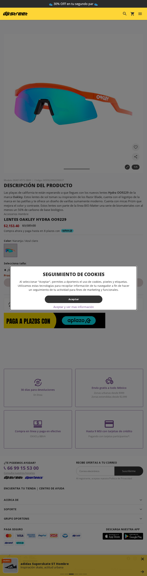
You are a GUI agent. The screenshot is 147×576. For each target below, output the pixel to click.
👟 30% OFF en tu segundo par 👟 (73, 4)
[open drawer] (140, 14)
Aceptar (73, 299)
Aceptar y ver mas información (73, 307)
